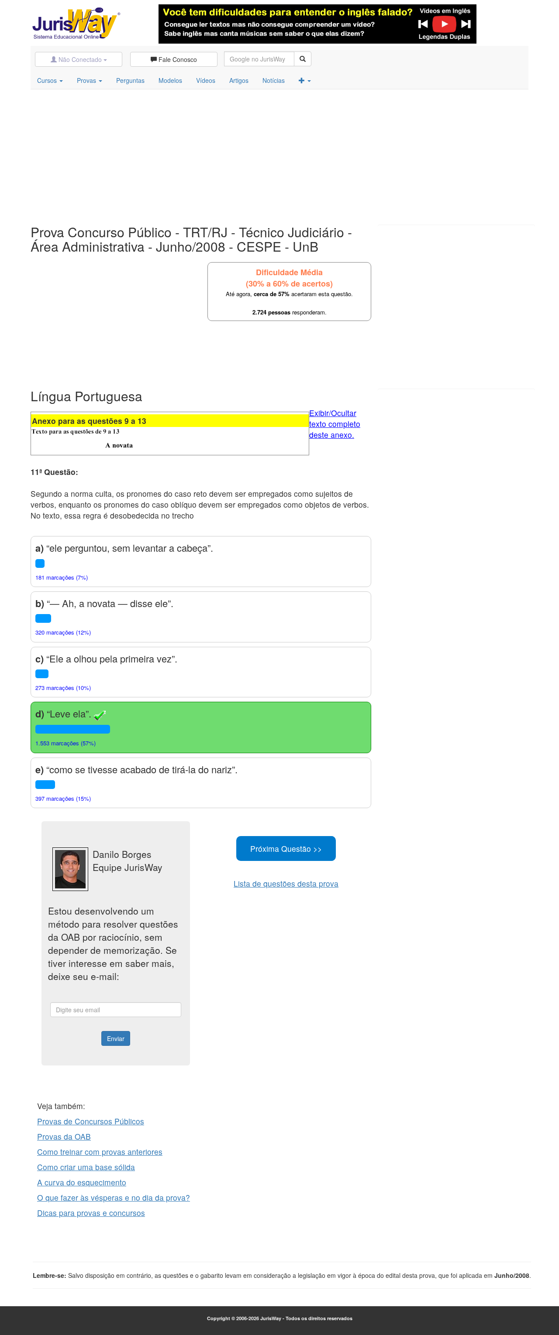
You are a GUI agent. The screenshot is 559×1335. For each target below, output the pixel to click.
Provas (87, 80)
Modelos (170, 80)
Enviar (115, 1038)
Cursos (48, 80)
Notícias (273, 80)
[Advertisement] (279, 155)
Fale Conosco (177, 59)
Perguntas (130, 80)
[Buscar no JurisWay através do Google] (302, 58)
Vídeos (205, 80)
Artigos (238, 80)
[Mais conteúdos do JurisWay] (304, 80)
